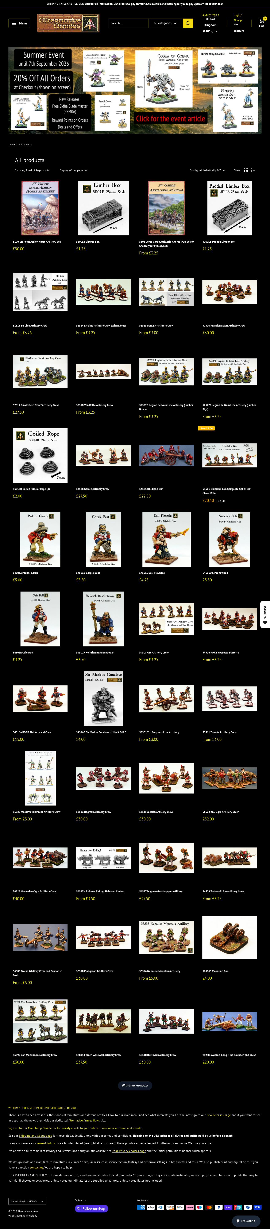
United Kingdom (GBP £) (23, 1201)
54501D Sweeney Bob (215, 573)
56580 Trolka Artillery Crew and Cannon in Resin (37, 973)
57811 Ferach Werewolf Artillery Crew (98, 1055)
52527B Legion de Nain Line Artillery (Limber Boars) (166, 407)
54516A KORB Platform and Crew (32, 732)
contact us (36, 1167)
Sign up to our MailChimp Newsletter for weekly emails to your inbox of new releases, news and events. (75, 1128)
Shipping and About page (35, 1136)
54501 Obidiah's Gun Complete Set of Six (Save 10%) (226, 491)
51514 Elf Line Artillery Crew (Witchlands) (101, 325)
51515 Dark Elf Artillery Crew (156, 325)
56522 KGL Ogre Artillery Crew (220, 812)
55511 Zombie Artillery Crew (219, 732)
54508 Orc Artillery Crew (154, 652)
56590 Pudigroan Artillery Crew (94, 971)
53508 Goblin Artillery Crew (92, 489)
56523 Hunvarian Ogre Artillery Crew (34, 891)
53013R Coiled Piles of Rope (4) (31, 489)
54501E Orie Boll (23, 652)
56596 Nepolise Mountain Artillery (159, 971)
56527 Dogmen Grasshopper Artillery (160, 891)
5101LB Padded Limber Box (218, 241)
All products (25, 144)
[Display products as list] (253, 170)
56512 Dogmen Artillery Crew (93, 812)
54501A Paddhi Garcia (25, 573)
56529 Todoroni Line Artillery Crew (223, 891)
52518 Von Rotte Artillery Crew (94, 405)
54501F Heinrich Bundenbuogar (95, 652)
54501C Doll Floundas (152, 573)
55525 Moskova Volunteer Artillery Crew (36, 812)
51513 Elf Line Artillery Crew (30, 325)
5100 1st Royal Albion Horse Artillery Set (37, 241)
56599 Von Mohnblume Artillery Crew (35, 1055)
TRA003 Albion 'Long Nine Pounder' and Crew (229, 1055)
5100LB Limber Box (88, 241)
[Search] (188, 23)
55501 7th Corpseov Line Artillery (159, 732)
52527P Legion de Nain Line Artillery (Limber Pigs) (229, 407)
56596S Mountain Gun (215, 971)
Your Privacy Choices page (129, 1151)
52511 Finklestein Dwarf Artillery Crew (36, 405)
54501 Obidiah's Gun (151, 489)
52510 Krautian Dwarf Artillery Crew (223, 325)
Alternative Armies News (84, 1120)
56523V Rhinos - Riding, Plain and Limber (100, 891)
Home (11, 144)
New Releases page (219, 1115)
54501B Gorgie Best (88, 573)
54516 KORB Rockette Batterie (220, 652)
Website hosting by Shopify (22, 1215)
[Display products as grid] (246, 170)
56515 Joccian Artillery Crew (156, 812)
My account (239, 28)
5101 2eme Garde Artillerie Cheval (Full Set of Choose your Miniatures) (166, 244)
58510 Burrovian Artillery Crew (157, 1055)
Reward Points (46, 1143)
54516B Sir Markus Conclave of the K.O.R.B (101, 732)
